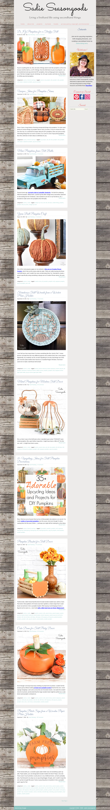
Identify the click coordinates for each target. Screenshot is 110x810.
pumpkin (61, 202)
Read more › (62, 75)
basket (36, 368)
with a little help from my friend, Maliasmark (51, 608)
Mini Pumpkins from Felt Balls (35, 151)
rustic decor (30, 701)
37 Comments (39, 544)
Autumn (25, 80)
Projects (39, 24)
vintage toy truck (33, 204)
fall (51, 80)
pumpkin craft (56, 80)
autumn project (56, 613)
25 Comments (40, 384)
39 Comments (40, 717)
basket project (37, 615)
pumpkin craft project (60, 789)
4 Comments (40, 464)
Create (28, 202)
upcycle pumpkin (37, 82)
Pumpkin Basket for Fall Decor (35, 542)
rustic (25, 701)
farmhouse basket (31, 370)
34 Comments (40, 631)
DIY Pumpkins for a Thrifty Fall (37, 32)
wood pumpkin (60, 530)
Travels (56, 24)
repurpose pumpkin (27, 82)
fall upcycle (25, 449)
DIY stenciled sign (49, 788)
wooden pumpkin (21, 532)
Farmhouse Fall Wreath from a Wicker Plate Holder (39, 294)
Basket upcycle (59, 368)
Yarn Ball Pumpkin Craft (31, 214)
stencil (35, 791)
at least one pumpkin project (42, 687)
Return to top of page (20, 808)
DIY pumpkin (47, 80)
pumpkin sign (20, 791)
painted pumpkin (58, 617)
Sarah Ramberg (31, 34)
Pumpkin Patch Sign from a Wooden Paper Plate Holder (41, 712)
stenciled (39, 791)
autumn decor (42, 447)
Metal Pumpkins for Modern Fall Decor (40, 382)
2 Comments (40, 94)
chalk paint (23, 699)
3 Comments (40, 298)
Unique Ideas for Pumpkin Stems (35, 91)
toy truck (26, 204)
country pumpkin (34, 788)
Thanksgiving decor (43, 530)
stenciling (51, 791)
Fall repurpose (44, 617)
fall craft (51, 139)
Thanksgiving (27, 530)
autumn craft (42, 613)
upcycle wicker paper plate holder (34, 372)
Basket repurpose (51, 368)
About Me (30, 24)
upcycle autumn (32, 619)
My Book (48, 24)
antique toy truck (39, 202)
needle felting (56, 202)
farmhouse (24, 370)
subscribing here (82, 43)
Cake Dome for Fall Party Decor (35, 628)
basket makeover (43, 368)
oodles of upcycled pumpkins (30, 521)
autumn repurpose (57, 698)
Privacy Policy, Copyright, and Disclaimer (75, 24)
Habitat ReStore (39, 370)
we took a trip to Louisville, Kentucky (39, 192)
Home (23, 24)
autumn (42, 80)
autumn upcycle (26, 788)
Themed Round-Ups (31, 80)
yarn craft (28, 283)
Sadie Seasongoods (55, 11)
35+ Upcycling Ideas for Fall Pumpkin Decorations (38, 460)
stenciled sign (45, 791)
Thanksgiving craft (34, 530)
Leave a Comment (40, 34)
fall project (38, 617)
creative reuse (38, 281)
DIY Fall (47, 447)
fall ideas (33, 617)
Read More (89, 85)
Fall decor (50, 202)
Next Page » (64, 800)
